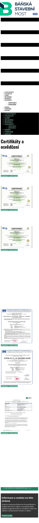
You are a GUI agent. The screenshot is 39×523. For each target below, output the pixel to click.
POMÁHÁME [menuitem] (9, 132)
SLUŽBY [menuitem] (7, 118)
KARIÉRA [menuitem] (7, 130)
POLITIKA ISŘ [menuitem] (9, 116)
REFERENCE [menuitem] (9, 122)
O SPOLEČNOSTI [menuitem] (10, 114)
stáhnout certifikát (9, 176)
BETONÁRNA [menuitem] (9, 120)
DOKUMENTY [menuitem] (8, 100)
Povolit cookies (7, 516)
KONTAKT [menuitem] (7, 110)
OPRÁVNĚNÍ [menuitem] (12, 104)
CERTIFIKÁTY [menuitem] (12, 103)
